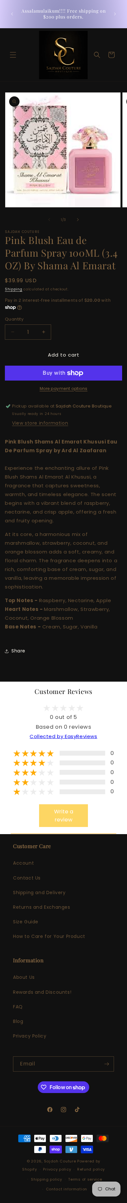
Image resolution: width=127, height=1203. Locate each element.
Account (23, 863)
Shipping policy (46, 1179)
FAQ (18, 1006)
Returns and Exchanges (41, 907)
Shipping (13, 289)
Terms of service (85, 1179)
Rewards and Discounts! (42, 992)
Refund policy (91, 1169)
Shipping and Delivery (39, 892)
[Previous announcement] (12, 14)
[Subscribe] (106, 1064)
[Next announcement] (115, 14)
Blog (18, 1021)
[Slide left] (49, 220)
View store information (40, 423)
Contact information (66, 1189)
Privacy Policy (29, 1036)
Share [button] (18, 651)
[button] (13, 55)
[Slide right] (78, 220)
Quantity (14, 319)
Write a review (63, 815)
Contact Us (27, 878)
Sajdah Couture (61, 1161)
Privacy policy (57, 1169)
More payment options (64, 388)
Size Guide (25, 921)
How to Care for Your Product (49, 936)
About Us (24, 977)
